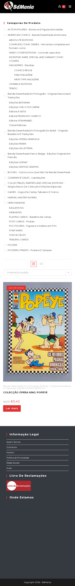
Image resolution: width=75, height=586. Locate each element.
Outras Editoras (17, 125)
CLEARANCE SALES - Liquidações (26, 177)
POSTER (12, 245)
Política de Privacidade (17, 457)
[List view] (41, 264)
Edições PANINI (17, 143)
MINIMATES (15, 212)
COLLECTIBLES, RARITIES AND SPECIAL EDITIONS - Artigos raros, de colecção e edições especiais (36, 184)
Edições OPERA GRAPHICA (24, 139)
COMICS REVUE (23, 70)
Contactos (11, 447)
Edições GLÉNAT (18, 162)
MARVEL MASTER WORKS (22, 197)
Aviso (9, 468)
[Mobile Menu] (68, 6)
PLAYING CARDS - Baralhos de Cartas (30, 216)
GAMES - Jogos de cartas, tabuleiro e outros (33, 192)
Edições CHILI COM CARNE (24, 107)
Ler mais (12, 408)
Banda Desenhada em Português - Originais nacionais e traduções (39, 95)
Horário (10, 452)
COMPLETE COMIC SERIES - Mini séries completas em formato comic (39, 46)
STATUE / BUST (17, 235)
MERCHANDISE (16, 202)
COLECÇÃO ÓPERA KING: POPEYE (25, 392)
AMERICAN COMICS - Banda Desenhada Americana (37, 34)
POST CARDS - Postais (21, 221)
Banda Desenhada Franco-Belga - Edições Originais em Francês (39, 155)
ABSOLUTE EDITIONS (21, 40)
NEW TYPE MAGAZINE (26, 79)
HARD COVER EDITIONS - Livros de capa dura (34, 52)
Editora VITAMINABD (20, 120)
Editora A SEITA (17, 111)
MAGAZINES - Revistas (21, 65)
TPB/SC (13, 88)
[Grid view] (34, 264)
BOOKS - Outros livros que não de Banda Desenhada (39, 172)
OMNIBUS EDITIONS (20, 84)
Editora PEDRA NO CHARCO (25, 116)
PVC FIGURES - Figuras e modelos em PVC (33, 225)
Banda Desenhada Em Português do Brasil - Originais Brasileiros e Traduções (38, 132)
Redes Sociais (12, 462)
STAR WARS (16, 230)
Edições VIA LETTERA (20, 148)
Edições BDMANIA (19, 102)
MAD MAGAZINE (23, 74)
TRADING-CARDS (19, 239)
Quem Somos (13, 442)
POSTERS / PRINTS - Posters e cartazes (30, 250)
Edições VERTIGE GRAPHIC (24, 166)
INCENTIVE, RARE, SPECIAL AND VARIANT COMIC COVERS (36, 59)
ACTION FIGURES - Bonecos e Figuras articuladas (35, 29)
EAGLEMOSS (16, 207)
